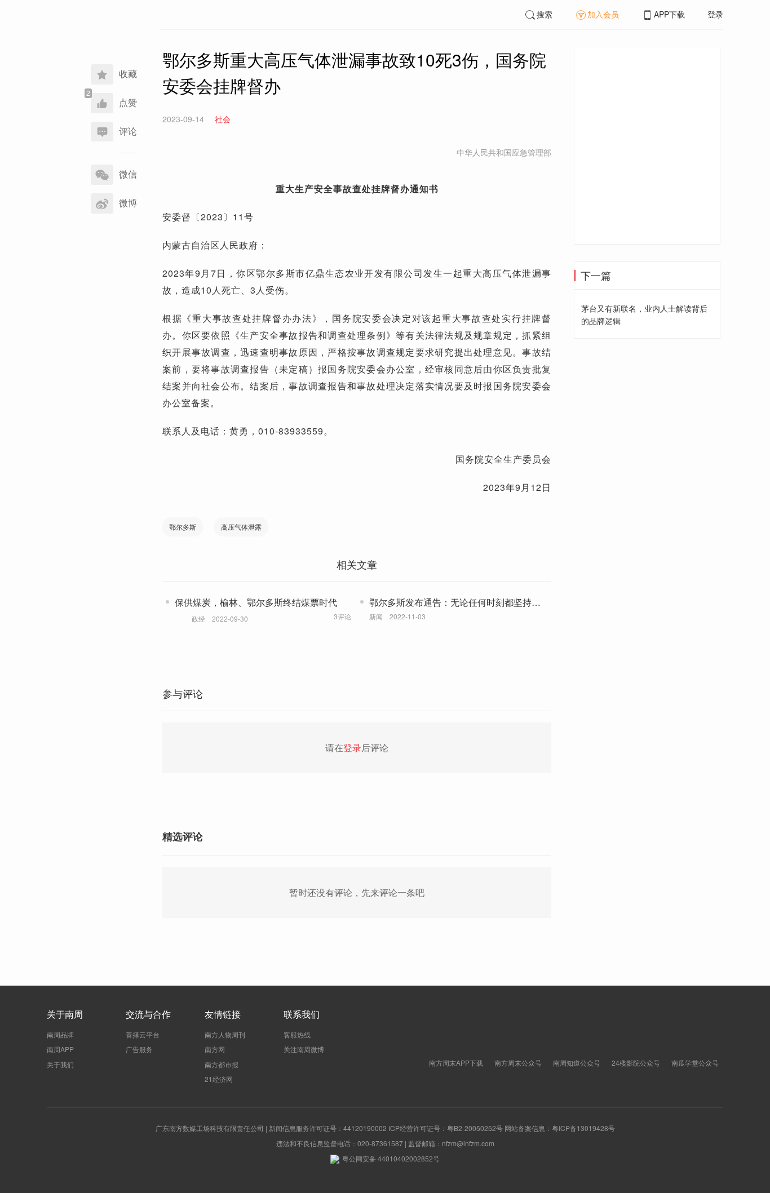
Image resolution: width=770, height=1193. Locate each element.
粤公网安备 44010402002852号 (391, 1158)
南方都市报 (221, 1064)
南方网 (215, 1049)
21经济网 (219, 1079)
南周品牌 (60, 1034)
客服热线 (297, 1034)
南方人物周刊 (225, 1034)
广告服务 (139, 1049)
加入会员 (603, 14)
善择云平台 (143, 1034)
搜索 (544, 14)
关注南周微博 (304, 1049)
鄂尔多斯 (182, 526)
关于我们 (60, 1064)
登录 (715, 14)
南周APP (60, 1049)
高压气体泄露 (241, 526)
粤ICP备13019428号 (583, 1128)
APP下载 (669, 14)
